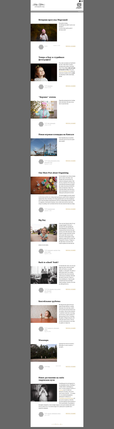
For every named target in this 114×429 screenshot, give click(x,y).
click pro (49, 413)
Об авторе (80, 11)
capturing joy (50, 328)
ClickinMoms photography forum (66, 398)
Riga (51, 162)
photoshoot (50, 86)
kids (48, 123)
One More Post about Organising (53, 173)
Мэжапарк (43, 340)
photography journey (56, 413)
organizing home (51, 209)
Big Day (42, 220)
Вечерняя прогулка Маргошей (53, 20)
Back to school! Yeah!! (49, 262)
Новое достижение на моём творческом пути (51, 378)
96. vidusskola (51, 289)
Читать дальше (70, 46)
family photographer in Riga (54, 160)
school (45, 252)
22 (60, 424)
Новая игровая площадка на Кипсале (56, 134)
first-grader (49, 291)
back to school (57, 289)
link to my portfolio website (64, 71)
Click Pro (61, 390)
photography (52, 123)
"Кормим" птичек (47, 97)
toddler (49, 252)
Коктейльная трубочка (49, 301)
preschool (56, 250)
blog (45, 291)
